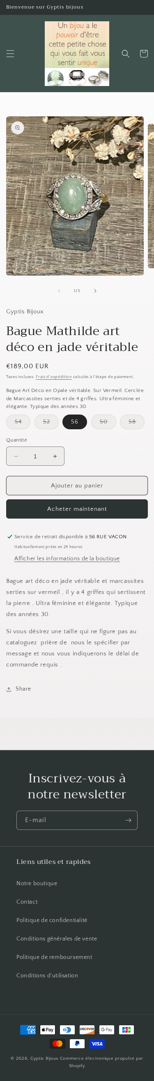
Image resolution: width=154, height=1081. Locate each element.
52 (51, 423)
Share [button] (23, 689)
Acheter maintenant (77, 508)
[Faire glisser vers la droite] (95, 291)
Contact (26, 902)
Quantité (16, 440)
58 (137, 423)
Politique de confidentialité (51, 920)
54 (22, 423)
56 (74, 422)
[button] (10, 54)
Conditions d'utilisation (47, 975)
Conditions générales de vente (56, 939)
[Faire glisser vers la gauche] (59, 291)
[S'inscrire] (128, 820)
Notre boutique (36, 883)
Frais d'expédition (54, 377)
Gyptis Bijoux (44, 1058)
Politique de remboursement (54, 957)
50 (108, 423)
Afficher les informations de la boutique (67, 558)
